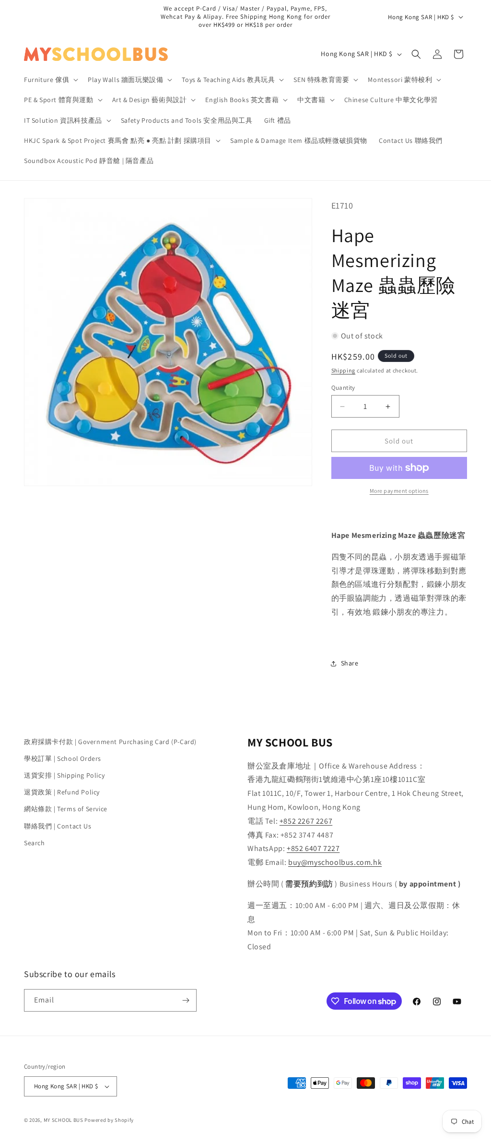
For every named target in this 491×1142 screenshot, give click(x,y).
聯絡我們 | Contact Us (57, 826)
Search (34, 843)
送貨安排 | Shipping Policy (64, 775)
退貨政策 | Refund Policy (62, 792)
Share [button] (350, 663)
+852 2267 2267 (306, 821)
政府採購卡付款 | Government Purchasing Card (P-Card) (110, 741)
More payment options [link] (399, 490)
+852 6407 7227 (313, 848)
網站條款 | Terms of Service (65, 808)
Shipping (343, 370)
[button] (50, 80)
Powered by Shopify (109, 1120)
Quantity (343, 388)
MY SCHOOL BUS (63, 1120)
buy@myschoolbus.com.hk (335, 862)
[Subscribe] (185, 1000)
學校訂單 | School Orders (62, 758)
